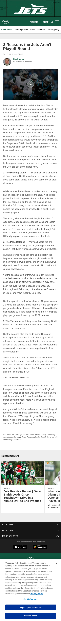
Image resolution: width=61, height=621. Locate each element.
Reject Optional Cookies (30, 607)
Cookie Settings (30, 599)
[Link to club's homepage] (5, 20)
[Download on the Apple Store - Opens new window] (20, 547)
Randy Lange (18, 59)
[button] (30, 84)
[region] (30, 590)
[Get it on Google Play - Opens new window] (40, 548)
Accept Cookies (30, 615)
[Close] (56, 563)
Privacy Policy (36, 593)
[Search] (52, 22)
